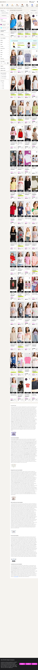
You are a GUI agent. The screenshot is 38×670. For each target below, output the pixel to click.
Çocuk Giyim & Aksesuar (9, 8)
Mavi (16, 12)
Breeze (31, 12)
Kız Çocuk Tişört (19, 8)
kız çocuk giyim (16, 576)
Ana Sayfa (1, 8)
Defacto (12, 12)
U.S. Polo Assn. (22, 12)
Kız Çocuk (15, 8)
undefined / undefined (5, 12)
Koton (27, 12)
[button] (12, 28)
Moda (4, 8)
